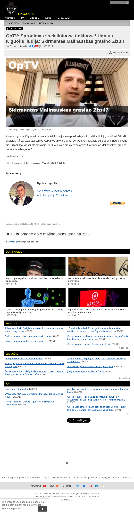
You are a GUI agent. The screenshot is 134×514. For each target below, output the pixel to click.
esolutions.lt (66, 499)
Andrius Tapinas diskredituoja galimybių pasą (28, 336)
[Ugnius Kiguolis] (30, 46)
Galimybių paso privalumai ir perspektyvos (26, 341)
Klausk (48, 17)
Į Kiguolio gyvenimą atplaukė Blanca (86, 371)
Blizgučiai (34, 17)
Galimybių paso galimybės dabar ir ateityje (89, 344)
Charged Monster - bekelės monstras (24, 358)
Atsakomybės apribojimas (85, 477)
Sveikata (13, 23)
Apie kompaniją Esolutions (52, 195)
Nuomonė (10, 17)
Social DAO (64, 17)
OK (43, 509)
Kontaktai (127, 477)
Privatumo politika (11, 508)
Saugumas (29, 23)
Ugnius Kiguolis (20, 46)
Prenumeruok (36, 486)
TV (22, 17)
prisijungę (13, 242)
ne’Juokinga (46, 23)
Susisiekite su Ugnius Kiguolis (54, 190)
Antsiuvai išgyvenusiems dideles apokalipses (90, 366)
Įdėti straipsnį (14, 28)
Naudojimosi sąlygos (39, 477)
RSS (52, 486)
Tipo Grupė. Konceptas (16, 389)
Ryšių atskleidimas (110, 477)
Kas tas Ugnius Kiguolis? (14, 477)
